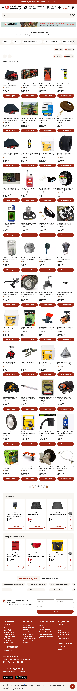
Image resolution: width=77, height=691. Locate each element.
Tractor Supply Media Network (46, 637)
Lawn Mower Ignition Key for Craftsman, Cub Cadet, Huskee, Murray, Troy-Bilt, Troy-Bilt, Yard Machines (65, 119)
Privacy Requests (52, 687)
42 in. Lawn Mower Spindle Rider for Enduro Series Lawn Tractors (10, 328)
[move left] (7, 513)
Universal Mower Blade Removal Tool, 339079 (47, 293)
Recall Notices (8, 642)
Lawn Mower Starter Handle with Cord (47, 189)
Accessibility (67, 684)
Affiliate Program (44, 629)
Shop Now (51, 2)
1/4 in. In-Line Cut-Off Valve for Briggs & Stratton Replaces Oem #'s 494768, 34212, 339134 (47, 328)
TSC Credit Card (63, 647)
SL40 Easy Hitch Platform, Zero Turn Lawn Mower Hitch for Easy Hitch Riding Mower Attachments (29, 467)
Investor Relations (28, 627)
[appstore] (8, 677)
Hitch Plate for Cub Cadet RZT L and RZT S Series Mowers (47, 223)
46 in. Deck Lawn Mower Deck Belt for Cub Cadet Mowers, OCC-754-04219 (29, 154)
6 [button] (44, 486)
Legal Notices (59, 684)
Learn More (6, 674)
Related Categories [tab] (29, 578)
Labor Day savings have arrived (33, 2)
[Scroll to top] (72, 686)
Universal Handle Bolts (27, 363)
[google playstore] (21, 677)
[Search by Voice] (71, 15)
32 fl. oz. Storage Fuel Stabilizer (28, 189)
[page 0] (30, 486)
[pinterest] (9, 662)
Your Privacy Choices (17, 684)
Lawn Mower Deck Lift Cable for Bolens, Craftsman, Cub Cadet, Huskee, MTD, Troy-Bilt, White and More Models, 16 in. (65, 467)
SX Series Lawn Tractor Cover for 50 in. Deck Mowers (64, 397)
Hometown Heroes (63, 632)
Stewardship (26, 629)
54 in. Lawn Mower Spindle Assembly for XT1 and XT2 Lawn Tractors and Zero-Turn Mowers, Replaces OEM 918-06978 (46, 154)
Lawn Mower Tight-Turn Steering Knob (64, 258)
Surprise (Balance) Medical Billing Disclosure (35, 685)
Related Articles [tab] (50, 578)
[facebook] (4, 662)
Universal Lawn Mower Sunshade (9, 363)
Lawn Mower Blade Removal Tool (47, 119)
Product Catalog (28, 636)
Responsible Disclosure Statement (12, 685)
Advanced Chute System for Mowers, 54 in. (29, 84)
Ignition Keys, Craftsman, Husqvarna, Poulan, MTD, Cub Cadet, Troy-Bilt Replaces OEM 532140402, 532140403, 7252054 (28, 328)
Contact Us (7, 640)
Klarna (60, 649)
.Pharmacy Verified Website (28, 641)
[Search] (4, 15)
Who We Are (26, 625)
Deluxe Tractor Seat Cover (11, 467)
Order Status (8, 628)
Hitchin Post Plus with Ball (28, 223)
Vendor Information (45, 634)
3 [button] (38, 486)
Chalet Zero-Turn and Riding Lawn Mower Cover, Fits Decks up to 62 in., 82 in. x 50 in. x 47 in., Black (11, 397)
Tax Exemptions (9, 634)
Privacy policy (6, 684)
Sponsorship (43, 627)
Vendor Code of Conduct (22, 687)
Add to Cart (15, 526)
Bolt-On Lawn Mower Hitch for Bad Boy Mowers (46, 84)
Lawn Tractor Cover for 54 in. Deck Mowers (11, 84)
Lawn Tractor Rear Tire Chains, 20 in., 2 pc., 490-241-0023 (29, 293)
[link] (17, 35)
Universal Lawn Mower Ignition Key (9, 223)
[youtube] (18, 662)
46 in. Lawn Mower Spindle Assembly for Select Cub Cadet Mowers (28, 432)
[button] (55, 2)
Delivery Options (9, 632)
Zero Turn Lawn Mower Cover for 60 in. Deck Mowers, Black (11, 119)
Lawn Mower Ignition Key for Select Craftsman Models (46, 258)
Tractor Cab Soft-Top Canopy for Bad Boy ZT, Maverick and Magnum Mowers (29, 119)
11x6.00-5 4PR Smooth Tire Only (64, 154)
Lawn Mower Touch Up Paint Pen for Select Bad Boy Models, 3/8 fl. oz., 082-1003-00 (29, 397)
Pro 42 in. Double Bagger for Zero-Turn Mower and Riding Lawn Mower (46, 432)
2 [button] (35, 486)
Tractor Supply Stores (29, 638)
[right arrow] (73, 42)
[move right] (70, 513)
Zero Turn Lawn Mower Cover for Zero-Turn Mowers (11, 154)
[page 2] (47, 486)
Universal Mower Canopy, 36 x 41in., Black (65, 328)
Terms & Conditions (64, 638)
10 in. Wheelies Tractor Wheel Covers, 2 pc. (64, 223)
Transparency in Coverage (55, 685)
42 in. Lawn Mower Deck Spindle (47, 467)
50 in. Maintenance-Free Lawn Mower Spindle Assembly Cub (46, 363)
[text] (55, 35)
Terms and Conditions (33, 684)
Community (26, 632)
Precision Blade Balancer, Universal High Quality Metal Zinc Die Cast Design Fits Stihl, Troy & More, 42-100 (65, 363)
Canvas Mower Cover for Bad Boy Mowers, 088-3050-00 (11, 189)
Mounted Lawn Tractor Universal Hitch (10, 293)
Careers (41, 625)
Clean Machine (64, 84)
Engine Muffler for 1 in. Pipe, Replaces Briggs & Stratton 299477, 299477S (29, 258)
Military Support (28, 634)
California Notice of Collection (38, 687)
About (59, 628)
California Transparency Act (47, 684)
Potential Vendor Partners (47, 632)
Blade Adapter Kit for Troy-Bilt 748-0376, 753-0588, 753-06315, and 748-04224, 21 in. (11, 258)
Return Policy (8, 630)
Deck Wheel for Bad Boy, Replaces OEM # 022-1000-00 (65, 189)
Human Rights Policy (8, 687)
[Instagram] (13, 662)
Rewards (60, 630)
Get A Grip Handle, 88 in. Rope (47, 397)
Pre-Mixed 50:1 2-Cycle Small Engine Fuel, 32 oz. (65, 432)
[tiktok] (22, 662)
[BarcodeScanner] (73, 15)
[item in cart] (73, 7)
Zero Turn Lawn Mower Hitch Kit (64, 293)
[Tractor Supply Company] (13, 7)
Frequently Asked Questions (9, 637)
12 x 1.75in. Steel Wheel (10, 432)
